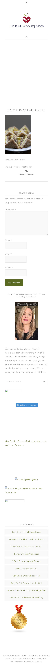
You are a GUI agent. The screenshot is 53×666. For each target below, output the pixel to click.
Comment (10, 209)
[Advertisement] (26, 73)
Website (9, 267)
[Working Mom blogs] (19, 632)
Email (8, 254)
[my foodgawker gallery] (26, 479)
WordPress (29, 662)
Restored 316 (43, 656)
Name (8, 240)
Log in (39, 662)
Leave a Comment (26, 174)
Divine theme (27, 656)
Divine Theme (30, 659)
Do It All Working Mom (26, 21)
